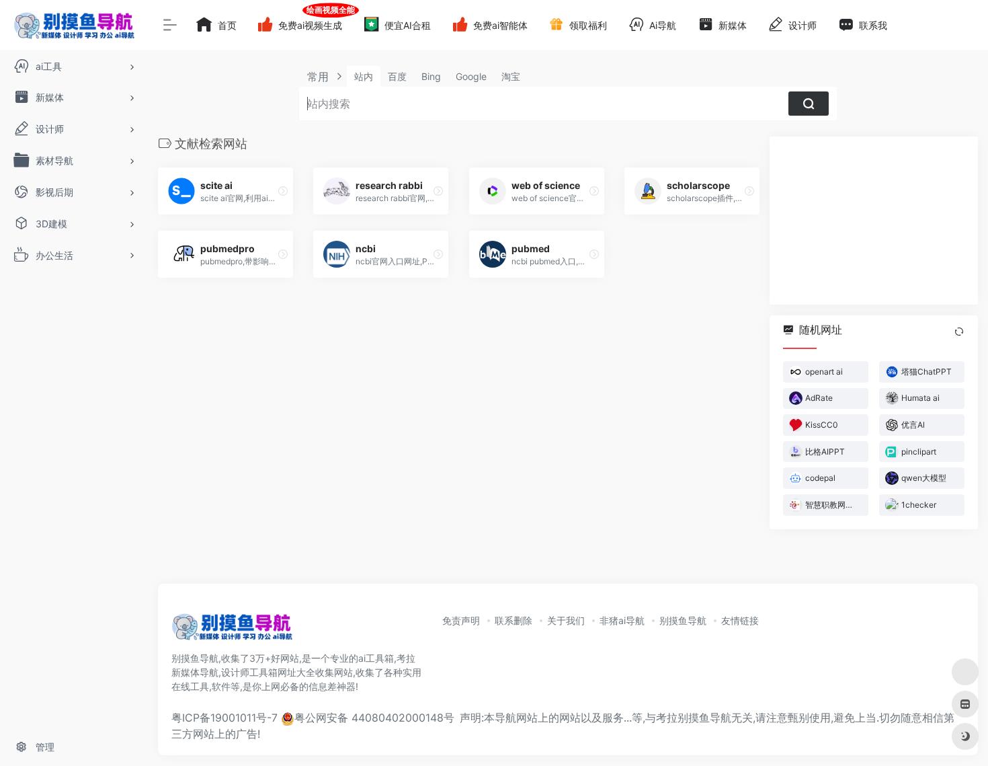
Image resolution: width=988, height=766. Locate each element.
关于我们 (566, 620)
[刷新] (959, 331)
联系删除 (513, 620)
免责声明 (461, 620)
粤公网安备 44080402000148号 (374, 717)
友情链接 (740, 620)
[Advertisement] (874, 221)
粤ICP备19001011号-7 (224, 717)
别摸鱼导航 (682, 620)
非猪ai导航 (622, 620)
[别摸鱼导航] (231, 631)
